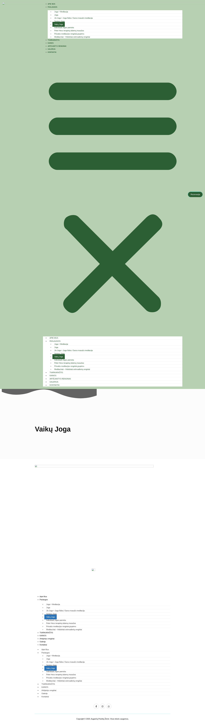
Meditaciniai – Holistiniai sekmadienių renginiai (72, 37)
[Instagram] (102, 706)
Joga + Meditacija (61, 12)
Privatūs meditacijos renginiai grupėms (69, 34)
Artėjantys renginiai (57, 46)
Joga (56, 15)
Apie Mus (51, 4)
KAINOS (51, 43)
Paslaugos (52, 7)
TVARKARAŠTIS (54, 40)
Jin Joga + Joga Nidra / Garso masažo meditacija (73, 18)
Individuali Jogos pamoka (64, 27)
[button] (112, 194)
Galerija (51, 49)
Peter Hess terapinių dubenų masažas (69, 31)
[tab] (38, 524)
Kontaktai (52, 52)
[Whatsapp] (108, 706)
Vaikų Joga (58, 24)
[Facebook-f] (96, 706)
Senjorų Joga (59, 21)
